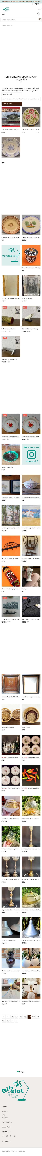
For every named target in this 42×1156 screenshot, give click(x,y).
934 (33, 1017)
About (4, 1106)
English (37, 4)
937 (8, 1021)
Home (4, 26)
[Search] (39, 19)
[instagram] (6, 1136)
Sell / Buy (5, 1111)
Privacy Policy (6, 1127)
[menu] (3, 13)
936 (3, 1021)
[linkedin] (14, 1136)
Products (10, 26)
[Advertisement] (21, 53)
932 (25, 1017)
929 (12, 1017)
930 (16, 1017)
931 (21, 1017)
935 (38, 1017)
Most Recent (7, 94)
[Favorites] (38, 13)
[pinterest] (10, 1136)
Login (40, 9)
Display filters (7, 104)
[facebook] (3, 1136)
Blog (3, 1115)
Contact (5, 1118)
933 (29, 1017)
